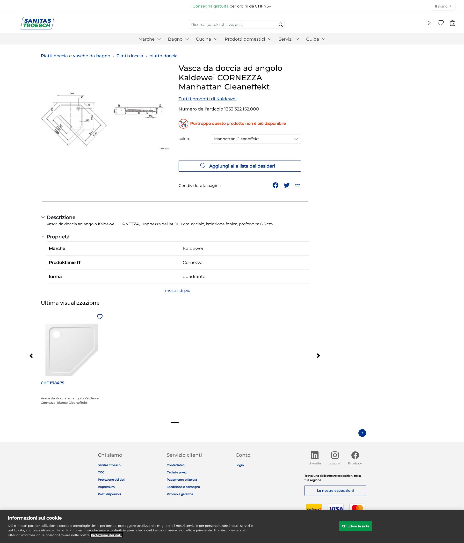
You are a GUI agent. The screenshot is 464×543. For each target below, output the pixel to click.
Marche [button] (147, 39)
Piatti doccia (129, 56)
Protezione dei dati (111, 479)
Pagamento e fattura (182, 479)
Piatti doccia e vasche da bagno (75, 56)
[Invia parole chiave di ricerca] (281, 25)
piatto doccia (163, 56)
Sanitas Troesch (109, 465)
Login (240, 465)
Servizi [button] (286, 39)
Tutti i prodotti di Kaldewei (208, 99)
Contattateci (176, 465)
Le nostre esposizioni (335, 490)
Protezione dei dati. (106, 535)
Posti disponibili (109, 494)
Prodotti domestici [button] (245, 39)
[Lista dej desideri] (441, 23)
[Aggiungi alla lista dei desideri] (99, 317)
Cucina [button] (204, 39)
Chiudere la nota (355, 526)
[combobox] (236, 25)
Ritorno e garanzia (180, 494)
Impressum (106, 487)
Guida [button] (313, 39)
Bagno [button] (176, 39)
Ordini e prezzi (177, 472)
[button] (298, 184)
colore (184, 139)
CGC (101, 472)
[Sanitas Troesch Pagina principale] (37, 23)
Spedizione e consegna (183, 487)
